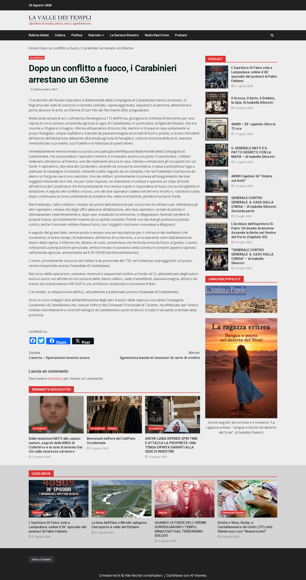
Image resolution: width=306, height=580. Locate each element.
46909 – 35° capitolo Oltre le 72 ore (216, 129)
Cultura (60, 35)
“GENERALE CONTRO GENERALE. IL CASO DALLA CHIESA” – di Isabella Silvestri (216, 259)
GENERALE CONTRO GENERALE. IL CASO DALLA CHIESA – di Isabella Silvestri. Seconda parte (216, 207)
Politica (76, 35)
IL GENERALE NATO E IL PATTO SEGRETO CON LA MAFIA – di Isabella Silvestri (216, 155)
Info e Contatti (41, 559)
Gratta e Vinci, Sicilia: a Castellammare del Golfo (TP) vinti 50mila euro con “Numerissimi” (247, 499)
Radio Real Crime (157, 35)
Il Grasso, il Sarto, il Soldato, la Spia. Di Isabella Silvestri (216, 103)
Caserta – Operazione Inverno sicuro (59, 355)
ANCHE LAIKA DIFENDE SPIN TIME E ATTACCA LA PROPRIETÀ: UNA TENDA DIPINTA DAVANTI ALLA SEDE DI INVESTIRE (172, 414)
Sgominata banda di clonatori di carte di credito (160, 355)
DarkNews (174, 575)
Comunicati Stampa (233, 512)
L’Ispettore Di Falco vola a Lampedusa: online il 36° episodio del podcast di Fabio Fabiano (216, 77)
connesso (55, 378)
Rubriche (94, 35)
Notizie (100, 512)
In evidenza (36, 57)
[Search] (272, 35)
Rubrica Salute (39, 35)
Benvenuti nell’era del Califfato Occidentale (114, 414)
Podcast (181, 35)
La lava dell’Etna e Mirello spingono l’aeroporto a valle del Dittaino (121, 499)
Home (33, 48)
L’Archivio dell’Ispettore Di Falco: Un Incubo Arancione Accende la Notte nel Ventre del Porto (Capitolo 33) (216, 233)
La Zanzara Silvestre (124, 35)
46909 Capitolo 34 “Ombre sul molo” (216, 181)
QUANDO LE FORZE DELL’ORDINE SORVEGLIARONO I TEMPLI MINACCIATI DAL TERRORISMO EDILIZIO (184, 499)
